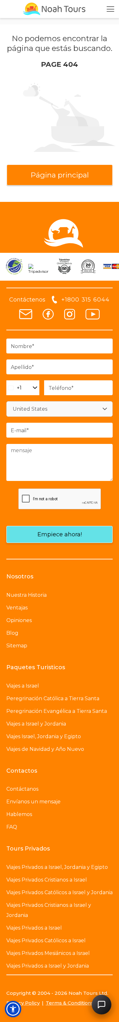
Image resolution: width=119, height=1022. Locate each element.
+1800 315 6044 (85, 299)
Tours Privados (28, 848)
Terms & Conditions (70, 1003)
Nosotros (19, 576)
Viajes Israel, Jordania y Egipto (43, 736)
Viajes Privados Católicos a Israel (46, 941)
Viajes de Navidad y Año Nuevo (45, 749)
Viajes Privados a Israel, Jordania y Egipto (57, 867)
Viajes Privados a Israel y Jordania (47, 966)
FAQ (11, 827)
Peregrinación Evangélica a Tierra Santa (56, 711)
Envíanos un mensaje (33, 802)
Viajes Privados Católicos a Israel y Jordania (59, 892)
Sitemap (16, 646)
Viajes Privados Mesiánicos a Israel (48, 953)
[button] (13, 1009)
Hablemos (19, 814)
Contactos (21, 770)
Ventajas (17, 608)
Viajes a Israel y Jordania (36, 724)
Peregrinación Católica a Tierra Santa (52, 698)
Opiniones (19, 620)
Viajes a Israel (22, 686)
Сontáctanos (22, 789)
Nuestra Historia (26, 595)
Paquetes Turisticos (35, 667)
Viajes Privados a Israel (34, 928)
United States (30, 409)
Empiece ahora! (59, 534)
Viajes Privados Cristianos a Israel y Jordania (48, 910)
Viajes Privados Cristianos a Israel (46, 880)
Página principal (59, 175)
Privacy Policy (23, 1003)
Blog (12, 633)
